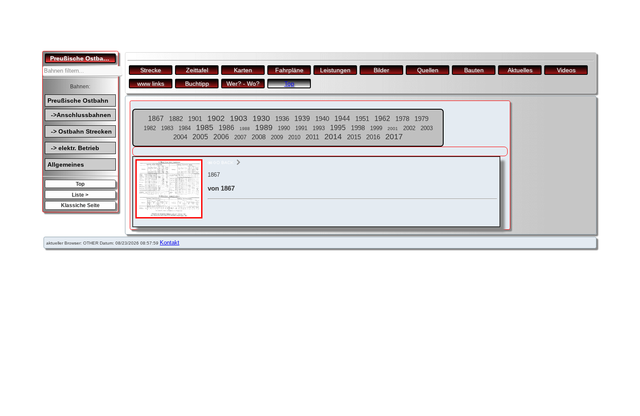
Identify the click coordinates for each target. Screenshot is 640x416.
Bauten (474, 70)
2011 (312, 137)
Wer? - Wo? (242, 83)
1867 (156, 118)
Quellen (427, 70)
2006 (221, 137)
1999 (376, 128)
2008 (259, 137)
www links (150, 83)
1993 (319, 128)
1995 (338, 127)
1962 (382, 118)
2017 (394, 136)
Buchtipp (197, 83)
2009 (277, 137)
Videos (566, 70)
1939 (302, 118)
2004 (180, 137)
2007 (240, 137)
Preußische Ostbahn (77, 100)
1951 (362, 118)
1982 (150, 128)
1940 (322, 118)
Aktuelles (520, 70)
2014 (333, 136)
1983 (167, 128)
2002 (409, 128)
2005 (200, 137)
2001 (392, 128)
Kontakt (169, 242)
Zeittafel (197, 70)
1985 (204, 127)
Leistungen (335, 70)
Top (80, 184)
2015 (354, 137)
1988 (244, 128)
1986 (226, 127)
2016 (373, 137)
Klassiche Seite (80, 205)
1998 (358, 127)
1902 (216, 118)
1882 (176, 118)
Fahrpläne (289, 70)
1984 (185, 128)
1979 (421, 118)
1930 (261, 118)
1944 (342, 118)
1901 (195, 118)
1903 (238, 118)
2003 (427, 128)
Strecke (150, 70)
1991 (301, 128)
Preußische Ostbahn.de (83, 58)
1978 (402, 118)
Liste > (80, 195)
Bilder (381, 70)
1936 (282, 118)
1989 (264, 127)
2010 (294, 137)
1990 (284, 128)
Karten (243, 70)
